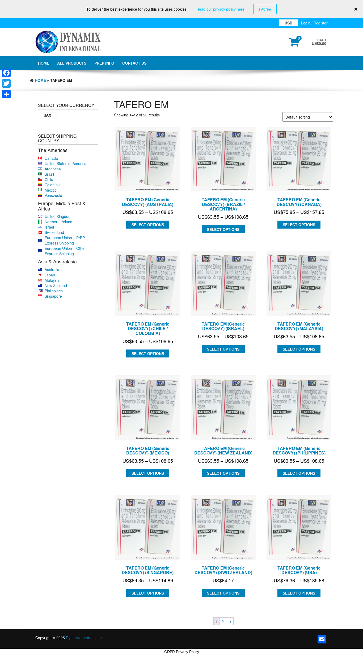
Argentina (53, 168)
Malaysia (52, 280)
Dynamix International (84, 637)
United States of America (65, 163)
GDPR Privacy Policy (181, 652)
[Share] (6, 94)
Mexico (51, 190)
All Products (71, 63)
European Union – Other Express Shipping (65, 251)
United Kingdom (58, 216)
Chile (49, 179)
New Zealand (56, 285)
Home (43, 63)
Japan (50, 274)
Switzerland (54, 232)
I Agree (265, 9)
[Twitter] (6, 83)
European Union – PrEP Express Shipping (65, 240)
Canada (51, 158)
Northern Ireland (58, 221)
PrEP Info (104, 63)
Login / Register (314, 23)
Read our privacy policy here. (221, 9)
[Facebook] (6, 73)
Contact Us (134, 63)
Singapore (53, 296)
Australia (52, 269)
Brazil (49, 174)
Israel (49, 227)
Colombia (53, 184)
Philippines (54, 290)
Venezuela (53, 195)
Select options (148, 224)
